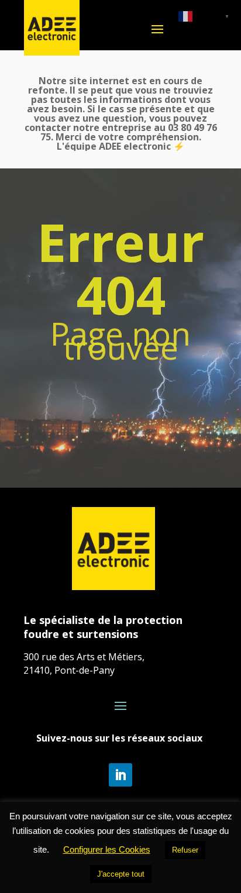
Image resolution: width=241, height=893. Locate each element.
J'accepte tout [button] (120, 874)
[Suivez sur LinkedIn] (120, 775)
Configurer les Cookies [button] (106, 849)
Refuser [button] (185, 850)
